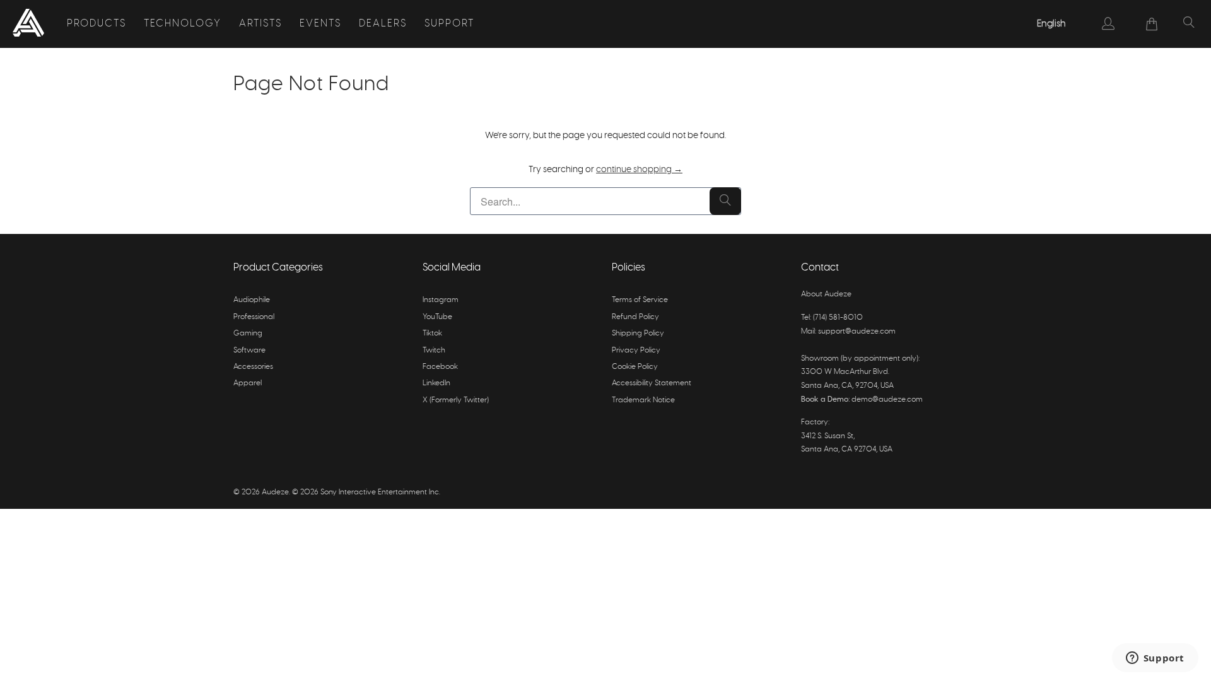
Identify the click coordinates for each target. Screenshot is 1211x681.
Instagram (441, 299)
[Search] (1189, 24)
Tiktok (432, 333)
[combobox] (1052, 24)
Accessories (253, 366)
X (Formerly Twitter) (456, 400)
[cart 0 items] (1152, 24)
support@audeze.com (857, 331)
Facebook (440, 366)
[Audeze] (28, 24)
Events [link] (320, 23)
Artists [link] (260, 23)
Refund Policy (635, 316)
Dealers (383, 23)
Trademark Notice (643, 400)
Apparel (247, 383)
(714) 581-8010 (838, 317)
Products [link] (96, 23)
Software (249, 350)
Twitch (434, 350)
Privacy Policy (636, 350)
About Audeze (826, 294)
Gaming (247, 333)
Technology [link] (182, 23)
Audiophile (251, 299)
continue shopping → (639, 169)
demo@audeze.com (887, 399)
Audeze (275, 492)
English (1051, 23)
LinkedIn (436, 383)
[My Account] (1108, 23)
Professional (253, 316)
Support (449, 23)
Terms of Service (640, 299)
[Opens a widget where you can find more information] (1154, 659)
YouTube (437, 316)
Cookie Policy (635, 366)
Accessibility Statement (651, 383)
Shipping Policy (638, 333)
